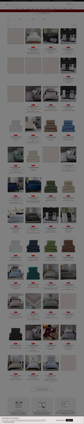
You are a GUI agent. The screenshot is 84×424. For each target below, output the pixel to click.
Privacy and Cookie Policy (8, 422)
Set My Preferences (60, 420)
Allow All (69, 420)
